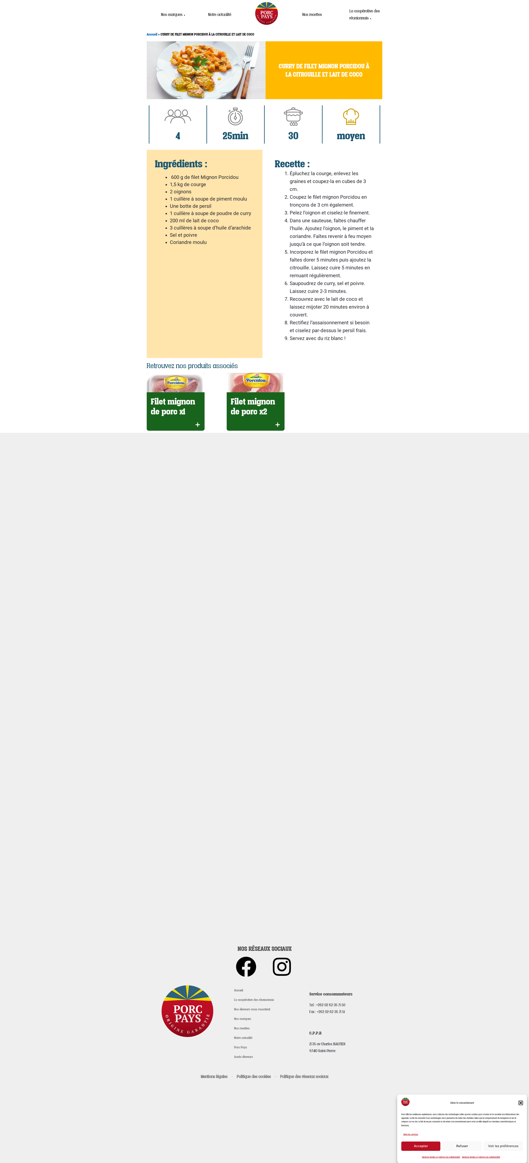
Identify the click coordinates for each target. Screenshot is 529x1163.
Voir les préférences (503, 1146)
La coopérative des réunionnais (364, 14)
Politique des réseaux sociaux (304, 1076)
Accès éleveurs (243, 1057)
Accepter (421, 1146)
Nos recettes (312, 14)
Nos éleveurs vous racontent (252, 1009)
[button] (521, 1103)
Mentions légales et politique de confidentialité (441, 1157)
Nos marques (173, 14)
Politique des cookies (254, 1076)
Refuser (462, 1146)
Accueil (152, 34)
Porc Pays (240, 1047)
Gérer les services (410, 1134)
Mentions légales (214, 1076)
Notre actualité (219, 14)
